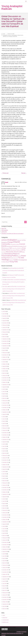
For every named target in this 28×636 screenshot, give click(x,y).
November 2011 (5, 462)
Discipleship (9, 246)
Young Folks (14, 36)
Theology (10, 36)
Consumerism (13, 244)
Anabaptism (5, 35)
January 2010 (5, 512)
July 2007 (4, 581)
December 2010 (5, 487)
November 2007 (5, 572)
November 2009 (5, 517)
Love (2, 251)
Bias (25, 240)
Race (8, 257)
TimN (3, 279)
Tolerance (11, 259)
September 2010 (5, 494)
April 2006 (4, 606)
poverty (19, 255)
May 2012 (4, 448)
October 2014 (5, 382)
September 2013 (5, 412)
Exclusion (7, 248)
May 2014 (4, 393)
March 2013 (4, 425)
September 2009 (5, 521)
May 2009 (4, 530)
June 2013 (4, 418)
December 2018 (5, 341)
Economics (15, 246)
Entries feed (4, 617)
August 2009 (4, 524)
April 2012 (4, 450)
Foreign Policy (14, 248)
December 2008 (5, 542)
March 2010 (4, 508)
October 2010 (5, 492)
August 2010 (4, 496)
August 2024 (4, 318)
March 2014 (4, 398)
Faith (10, 248)
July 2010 (4, 498)
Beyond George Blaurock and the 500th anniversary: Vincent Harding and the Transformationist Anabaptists (13, 270)
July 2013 (4, 416)
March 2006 (4, 608)
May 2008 (4, 558)
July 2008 (4, 553)
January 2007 (5, 594)
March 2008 (4, 562)
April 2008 (4, 560)
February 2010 (5, 510)
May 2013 (4, 421)
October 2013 (5, 409)
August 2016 (4, 366)
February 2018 (5, 352)
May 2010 (4, 503)
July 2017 (4, 361)
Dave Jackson (5, 286)
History (8, 250)
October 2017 (5, 357)
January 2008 (5, 567)
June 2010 (4, 501)
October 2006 (5, 601)
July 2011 (4, 471)
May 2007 (4, 585)
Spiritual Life (5, 36)
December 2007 (5, 569)
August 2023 (4, 320)
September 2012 (5, 439)
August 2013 (4, 414)
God (21, 248)
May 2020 (4, 334)
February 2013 (5, 428)
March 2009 (4, 535)
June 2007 (4, 583)
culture (17, 244)
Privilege (4, 257)
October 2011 (5, 464)
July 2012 (4, 444)
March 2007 (4, 590)
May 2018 (4, 350)
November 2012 (5, 434)
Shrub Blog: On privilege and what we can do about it (12, 233)
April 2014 (4, 396)
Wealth (7, 261)
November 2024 (5, 316)
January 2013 (5, 430)
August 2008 (4, 551)
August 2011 (4, 469)
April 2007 (4, 588)
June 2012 (4, 446)
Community (5, 244)
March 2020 (4, 336)
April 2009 (4, 533)
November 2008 (5, 544)
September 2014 (5, 384)
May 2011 (4, 476)
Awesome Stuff (20, 240)
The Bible (21, 257)
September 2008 (5, 549)
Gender (18, 248)
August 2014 (4, 386)
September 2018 (5, 345)
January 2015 (5, 375)
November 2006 (5, 599)
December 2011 (5, 460)
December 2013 (5, 405)
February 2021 (5, 332)
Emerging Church (22, 246)
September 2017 (5, 359)
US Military (3, 261)
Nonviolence (8, 254)
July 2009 (4, 526)
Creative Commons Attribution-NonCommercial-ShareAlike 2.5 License (13, 633)
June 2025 (4, 313)
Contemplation (14, 35)
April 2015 (4, 370)
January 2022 (5, 327)
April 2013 (4, 423)
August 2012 (4, 441)
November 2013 (5, 407)
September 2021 (5, 329)
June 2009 (4, 528)
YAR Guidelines (4, 230)
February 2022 (5, 325)
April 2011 (4, 478)
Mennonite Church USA (14, 252)
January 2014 (5, 402)
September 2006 (5, 604)
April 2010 (4, 505)
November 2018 (5, 343)
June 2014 (4, 391)
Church (9, 35)
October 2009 (5, 519)
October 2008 (5, 546)
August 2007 (4, 578)
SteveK (6, 182)
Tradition (16, 260)
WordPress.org (5, 622)
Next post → (24, 173)
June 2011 (4, 473)
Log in (3, 615)
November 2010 (5, 489)
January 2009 (5, 540)
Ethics (3, 248)
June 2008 (4, 556)
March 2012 (4, 453)
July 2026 (4, 311)
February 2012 (5, 455)
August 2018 (4, 348)
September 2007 (5, 576)
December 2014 (5, 377)
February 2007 (5, 592)
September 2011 (5, 466)
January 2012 (5, 457)
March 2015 (4, 373)
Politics (15, 256)
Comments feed (5, 619)
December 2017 (5, 354)
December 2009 (5, 514)
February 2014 (5, 400)
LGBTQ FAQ (4, 231)
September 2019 (5, 338)
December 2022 (5, 322)
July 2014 (4, 389)
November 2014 (5, 380)
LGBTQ (23, 250)
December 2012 (5, 432)
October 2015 (5, 368)
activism (4, 240)
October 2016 (5, 364)
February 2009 (5, 537)
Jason (4, 33)
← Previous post (4, 173)
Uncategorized (23, 260)
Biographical (4, 242)
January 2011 (5, 485)
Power (23, 256)
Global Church (20, 35)
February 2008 (5, 565)
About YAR (3, 228)
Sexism (11, 257)
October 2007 (5, 574)
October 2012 (5, 437)
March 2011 (4, 480)
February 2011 (5, 482)
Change (10, 242)
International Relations (15, 250)
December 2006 (5, 597)
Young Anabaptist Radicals (11, 7)
